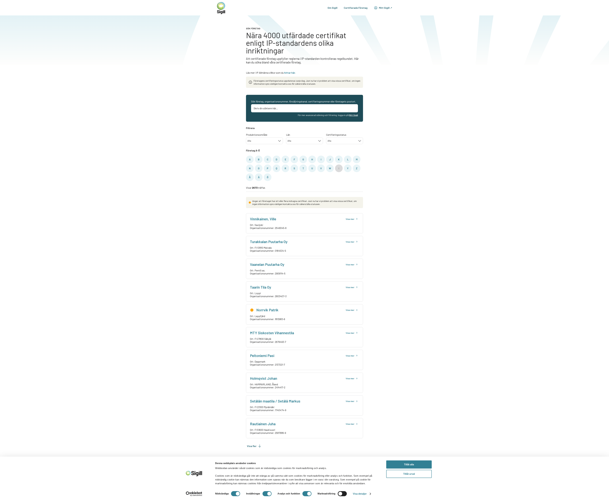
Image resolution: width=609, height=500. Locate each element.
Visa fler (251, 446)
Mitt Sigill (353, 115)
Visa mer (350, 219)
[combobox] (264, 140)
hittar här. (290, 72)
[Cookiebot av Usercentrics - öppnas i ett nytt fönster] (194, 493)
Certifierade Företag (355, 7)
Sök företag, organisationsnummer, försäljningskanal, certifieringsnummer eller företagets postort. (303, 101)
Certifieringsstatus (336, 134)
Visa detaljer (360, 493)
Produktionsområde (256, 134)
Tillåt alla (409, 464)
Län (288, 134)
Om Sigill (332, 7)
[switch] (267, 493)
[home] (221, 8)
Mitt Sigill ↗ (385, 7)
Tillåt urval (409, 473)
